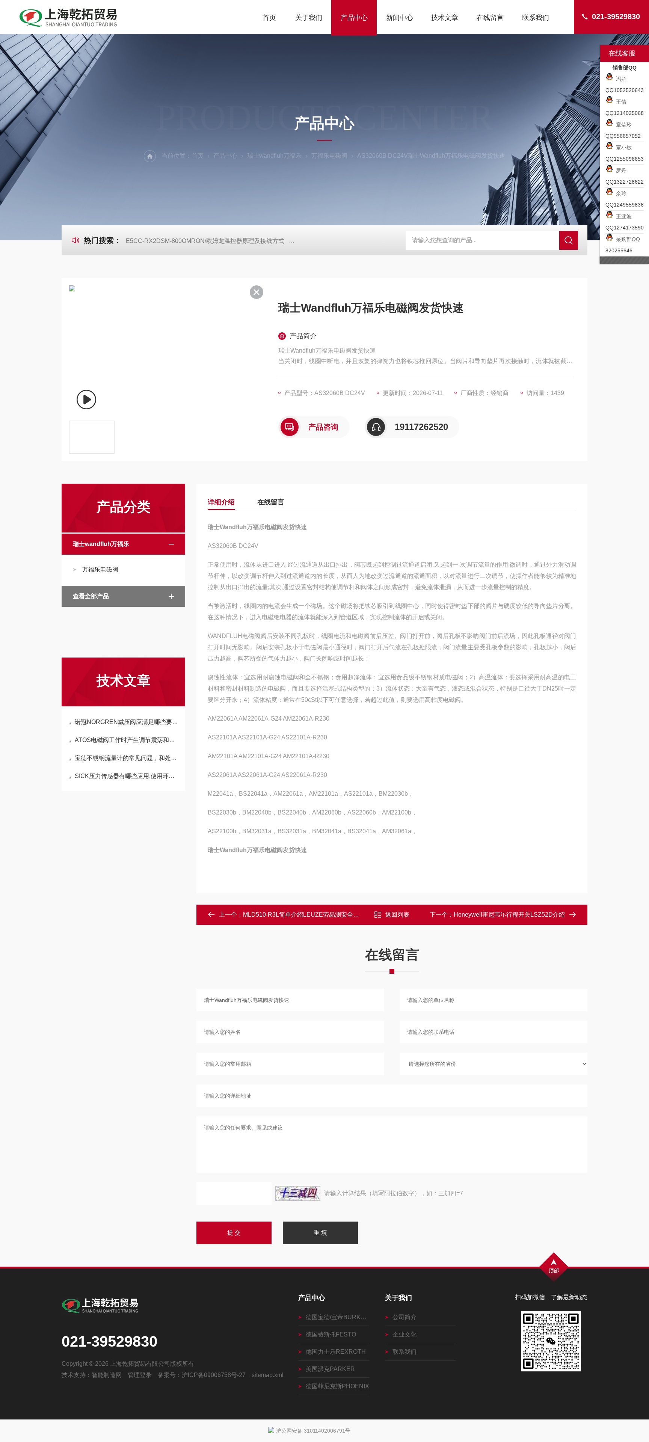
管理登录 (140, 1375)
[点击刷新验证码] (297, 1193)
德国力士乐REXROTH (336, 1351)
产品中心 (354, 17)
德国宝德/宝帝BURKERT (337, 1317)
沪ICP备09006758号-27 (214, 1375)
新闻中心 (399, 17)
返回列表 (397, 914)
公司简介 (404, 1317)
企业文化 (404, 1334)
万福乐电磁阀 (329, 155)
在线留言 (490, 17)
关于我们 (308, 17)
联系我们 (535, 17)
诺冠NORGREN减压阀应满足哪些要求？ (127, 722)
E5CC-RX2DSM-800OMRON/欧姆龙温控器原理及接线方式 (205, 241)
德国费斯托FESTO (331, 1334)
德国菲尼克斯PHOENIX (337, 1386)
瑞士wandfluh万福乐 (274, 155)
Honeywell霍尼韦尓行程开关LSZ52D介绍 (509, 914)
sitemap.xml (268, 1375)
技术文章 (444, 17)
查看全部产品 (91, 596)
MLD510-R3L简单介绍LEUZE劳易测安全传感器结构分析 (319, 914)
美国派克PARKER (330, 1369)
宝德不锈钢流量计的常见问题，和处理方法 (127, 758)
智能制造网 (107, 1375)
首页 (269, 17)
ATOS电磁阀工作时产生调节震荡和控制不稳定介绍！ (127, 740)
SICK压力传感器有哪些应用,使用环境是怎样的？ (127, 776)
